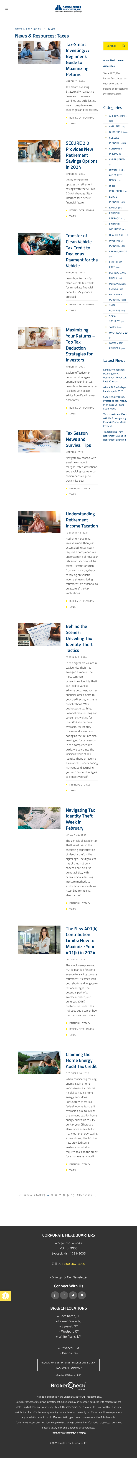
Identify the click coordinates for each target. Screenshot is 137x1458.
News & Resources (28, 29)
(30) (117, 226)
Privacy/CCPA (70, 1348)
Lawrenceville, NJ (69, 1321)
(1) (118, 335)
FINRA (68, 1375)
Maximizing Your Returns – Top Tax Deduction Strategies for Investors (80, 344)
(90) (117, 275)
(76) (117, 199)
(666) (117, 297)
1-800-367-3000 (73, 1263)
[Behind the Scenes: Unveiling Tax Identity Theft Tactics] (39, 634)
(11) (118, 235)
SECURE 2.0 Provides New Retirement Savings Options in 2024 (82, 155)
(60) (117, 286)
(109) (115, 327)
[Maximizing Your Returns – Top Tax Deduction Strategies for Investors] (39, 337)
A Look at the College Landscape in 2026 (114, 389)
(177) (117, 140)
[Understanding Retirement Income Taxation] (39, 521)
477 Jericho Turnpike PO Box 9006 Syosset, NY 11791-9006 (69, 1248)
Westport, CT (69, 1331)
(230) (118, 118)
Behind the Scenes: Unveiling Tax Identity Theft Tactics (79, 638)
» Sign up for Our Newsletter (68, 1277)
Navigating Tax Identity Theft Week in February (80, 818)
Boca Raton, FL (70, 1316)
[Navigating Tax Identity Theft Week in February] (39, 817)
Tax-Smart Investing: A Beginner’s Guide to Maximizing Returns (77, 59)
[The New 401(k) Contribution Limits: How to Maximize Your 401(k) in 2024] (39, 939)
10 (72, 1195)
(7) (117, 161)
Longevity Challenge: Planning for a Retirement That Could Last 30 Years (115, 375)
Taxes (51, 29)
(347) (118, 132)
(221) (117, 345)
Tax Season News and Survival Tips (78, 439)
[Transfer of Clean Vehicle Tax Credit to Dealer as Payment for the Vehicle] (39, 243)
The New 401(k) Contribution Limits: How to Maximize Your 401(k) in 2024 (82, 940)
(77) (115, 264)
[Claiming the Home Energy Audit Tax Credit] (39, 1062)
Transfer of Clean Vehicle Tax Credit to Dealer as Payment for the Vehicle (82, 250)
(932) (117, 215)
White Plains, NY (70, 1336)
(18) (117, 126)
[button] (5, 1296)
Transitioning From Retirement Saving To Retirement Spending (114, 435)
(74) (118, 254)
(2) (115, 151)
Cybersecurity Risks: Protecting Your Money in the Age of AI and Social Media (115, 402)
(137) (117, 175)
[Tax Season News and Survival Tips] (39, 441)
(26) (117, 243)
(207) (118, 188)
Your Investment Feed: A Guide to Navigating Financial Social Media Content (115, 420)
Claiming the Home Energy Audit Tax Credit (81, 1060)
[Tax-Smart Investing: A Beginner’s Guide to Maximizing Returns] (39, 52)
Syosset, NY (70, 1326)
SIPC (79, 1375)
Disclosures (70, 1353)
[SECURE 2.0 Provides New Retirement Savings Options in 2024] (39, 150)
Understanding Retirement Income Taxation (82, 519)
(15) (117, 307)
